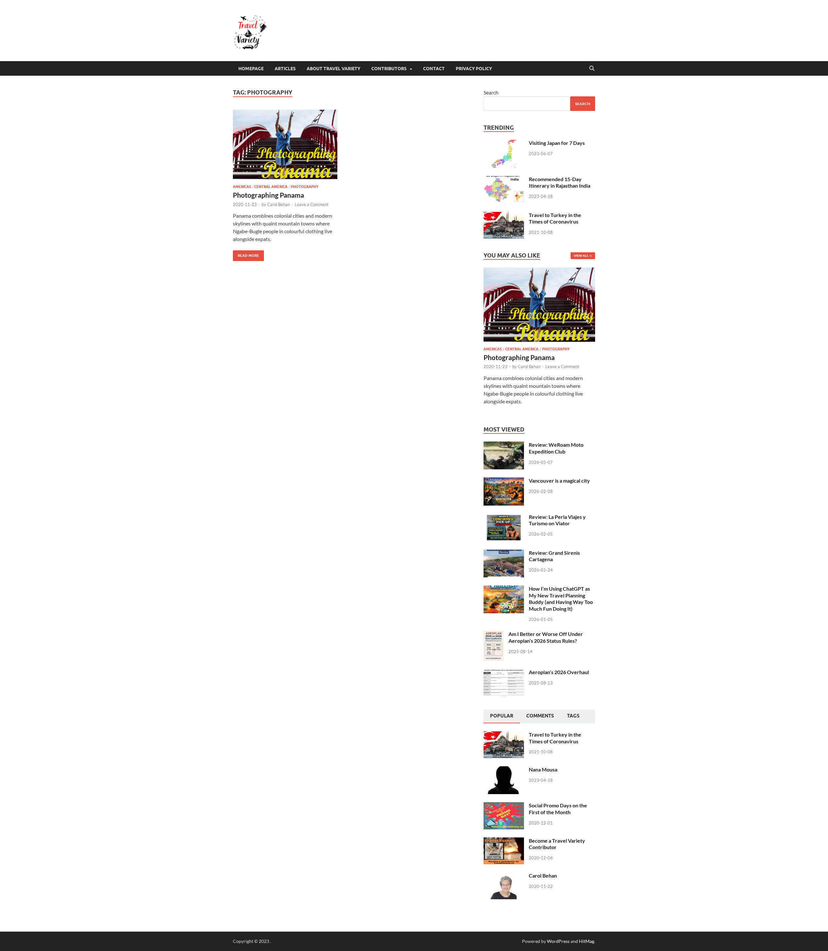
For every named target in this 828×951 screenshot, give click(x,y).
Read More (246, 254)
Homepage (251, 68)
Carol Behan (278, 204)
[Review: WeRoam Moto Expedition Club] (504, 445)
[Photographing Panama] (289, 144)
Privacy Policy (474, 68)
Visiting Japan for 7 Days (557, 143)
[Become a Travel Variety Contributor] (504, 841)
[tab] (502, 716)
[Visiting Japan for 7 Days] (504, 143)
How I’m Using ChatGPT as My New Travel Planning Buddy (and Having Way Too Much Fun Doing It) (561, 598)
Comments (540, 716)
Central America (271, 186)
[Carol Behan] (504, 876)
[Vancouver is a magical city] (504, 481)
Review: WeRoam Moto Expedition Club (556, 448)
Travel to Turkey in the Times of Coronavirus (555, 218)
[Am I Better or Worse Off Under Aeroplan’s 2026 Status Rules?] (494, 634)
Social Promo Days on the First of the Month (558, 808)
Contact (434, 68)
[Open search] (592, 68)
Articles (285, 68)
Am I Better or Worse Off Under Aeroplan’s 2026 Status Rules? (545, 637)
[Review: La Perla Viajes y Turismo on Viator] (504, 517)
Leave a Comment (312, 204)
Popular (501, 716)
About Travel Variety (333, 68)
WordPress (558, 941)
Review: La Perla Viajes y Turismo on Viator (557, 520)
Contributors (389, 68)
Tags (573, 716)
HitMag (586, 941)
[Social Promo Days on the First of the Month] (504, 806)
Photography (304, 186)
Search (491, 92)
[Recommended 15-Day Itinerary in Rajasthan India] (504, 180)
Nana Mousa (543, 769)
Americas (242, 186)
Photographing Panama (268, 195)
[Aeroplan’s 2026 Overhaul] (504, 673)
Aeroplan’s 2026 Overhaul (559, 672)
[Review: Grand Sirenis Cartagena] (504, 553)
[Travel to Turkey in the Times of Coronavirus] (504, 216)
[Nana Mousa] (504, 770)
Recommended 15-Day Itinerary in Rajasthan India (559, 182)
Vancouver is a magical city (559, 480)
